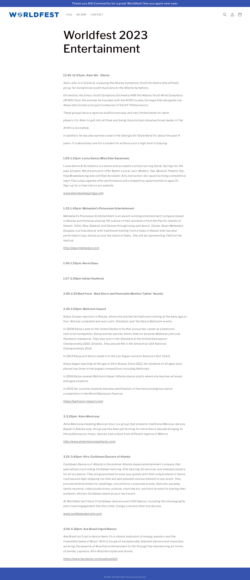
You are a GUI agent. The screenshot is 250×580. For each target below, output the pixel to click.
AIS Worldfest (119, 577)
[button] (225, 14)
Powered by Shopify (136, 577)
